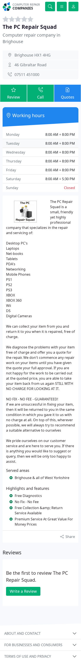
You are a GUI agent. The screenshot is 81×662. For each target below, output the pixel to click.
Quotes (67, 97)
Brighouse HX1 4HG (32, 55)
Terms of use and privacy (27, 656)
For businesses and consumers (33, 645)
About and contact (22, 633)
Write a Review (23, 591)
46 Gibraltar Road (30, 64)
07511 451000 (26, 74)
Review (13, 97)
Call (40, 97)
